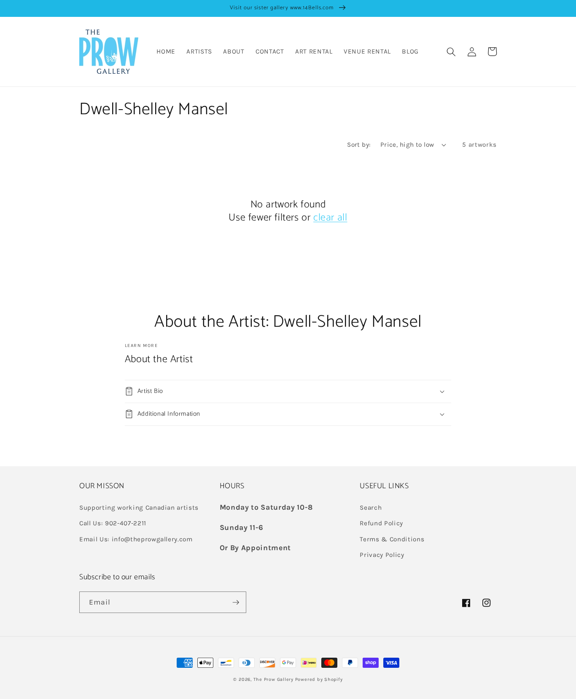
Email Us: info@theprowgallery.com (136, 539)
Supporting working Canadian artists (139, 507)
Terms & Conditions (392, 539)
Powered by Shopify (319, 679)
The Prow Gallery (273, 679)
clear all (330, 217)
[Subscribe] (236, 602)
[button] (451, 51)
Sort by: (359, 144)
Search (371, 507)
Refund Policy (381, 523)
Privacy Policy (382, 555)
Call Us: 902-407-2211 (112, 523)
